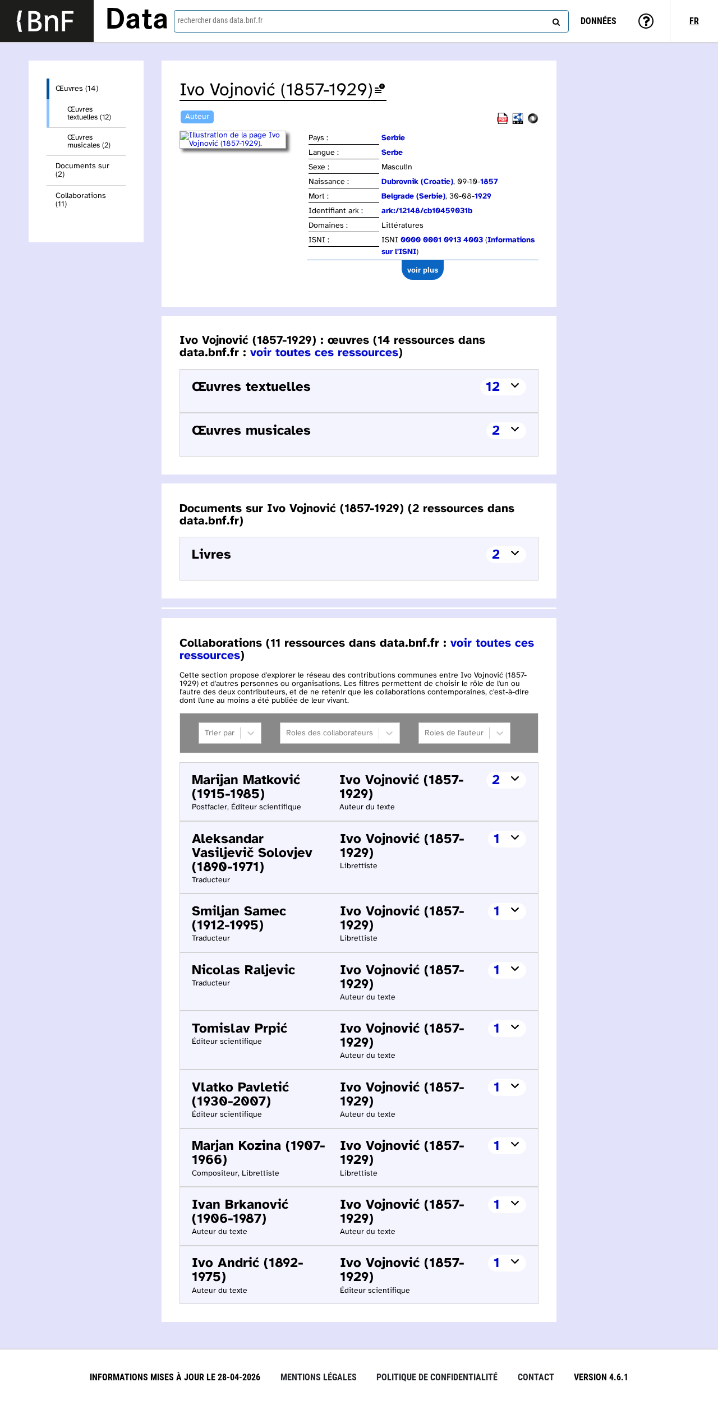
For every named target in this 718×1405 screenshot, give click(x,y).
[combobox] (371, 21)
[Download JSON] (532, 122)
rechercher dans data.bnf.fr (220, 20)
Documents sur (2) (82, 170)
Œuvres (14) (77, 89)
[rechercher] (554, 19)
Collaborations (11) (81, 200)
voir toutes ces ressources (324, 353)
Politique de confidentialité (437, 1377)
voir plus (422, 270)
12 (493, 387)
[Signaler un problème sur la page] (379, 90)
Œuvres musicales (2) (89, 141)
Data (137, 20)
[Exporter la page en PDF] (502, 122)
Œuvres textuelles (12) (89, 113)
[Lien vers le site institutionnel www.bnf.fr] (47, 21)
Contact (536, 1377)
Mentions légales (318, 1377)
